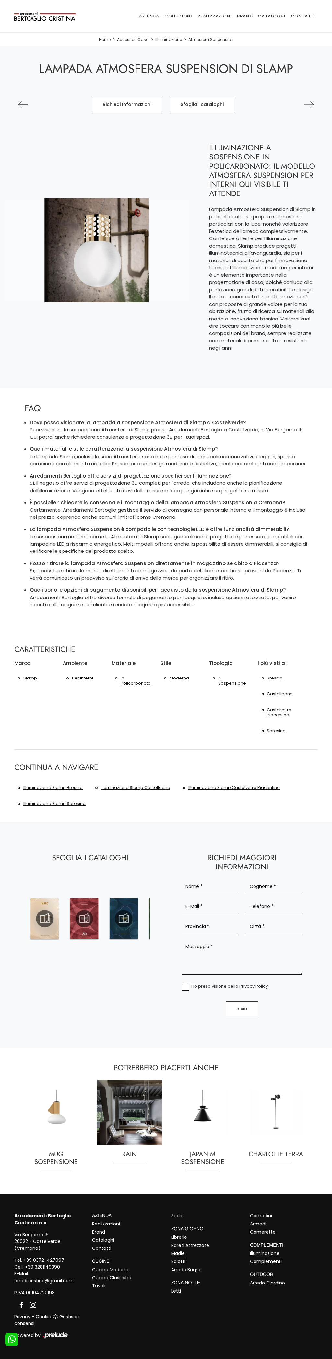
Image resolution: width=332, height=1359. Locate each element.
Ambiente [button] (75, 663)
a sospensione (232, 680)
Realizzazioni (214, 16)
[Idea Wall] (23, 105)
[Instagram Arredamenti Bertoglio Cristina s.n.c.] (31, 1304)
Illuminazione (168, 39)
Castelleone (280, 694)
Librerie (179, 1237)
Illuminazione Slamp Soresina (54, 803)
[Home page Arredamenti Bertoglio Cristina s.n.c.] (45, 16)
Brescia (275, 678)
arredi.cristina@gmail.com (44, 1280)
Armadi (258, 1224)
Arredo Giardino (267, 1283)
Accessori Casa (133, 39)
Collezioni (178, 16)
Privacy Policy (253, 986)
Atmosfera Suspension (210, 39)
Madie (178, 1253)
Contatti (303, 16)
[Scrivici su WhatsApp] (11, 1339)
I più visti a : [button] (273, 663)
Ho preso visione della (229, 986)
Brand (245, 16)
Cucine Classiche (111, 1277)
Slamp (30, 678)
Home (105, 39)
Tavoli (98, 1286)
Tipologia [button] (221, 663)
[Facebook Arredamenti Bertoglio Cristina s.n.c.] (20, 1304)
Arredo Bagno (186, 1269)
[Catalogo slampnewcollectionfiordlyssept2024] (124, 918)
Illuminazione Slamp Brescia (53, 787)
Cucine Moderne (111, 1269)
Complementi (266, 1261)
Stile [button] (165, 663)
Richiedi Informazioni (127, 104)
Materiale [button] (124, 663)
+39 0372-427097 (43, 1260)
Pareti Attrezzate (190, 1245)
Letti (176, 1291)
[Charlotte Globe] (309, 105)
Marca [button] (22, 663)
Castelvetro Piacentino (279, 712)
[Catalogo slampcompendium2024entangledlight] (84, 918)
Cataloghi (271, 16)
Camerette (263, 1232)
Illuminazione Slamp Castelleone (135, 787)
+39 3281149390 (42, 1267)
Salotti (178, 1261)
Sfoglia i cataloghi (202, 104)
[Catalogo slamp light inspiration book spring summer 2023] (45, 918)
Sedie (177, 1216)
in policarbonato (136, 680)
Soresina (276, 731)
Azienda (149, 16)
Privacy (22, 1316)
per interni (82, 678)
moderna (179, 678)
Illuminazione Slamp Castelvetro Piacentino (234, 787)
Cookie (43, 1316)
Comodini (261, 1216)
